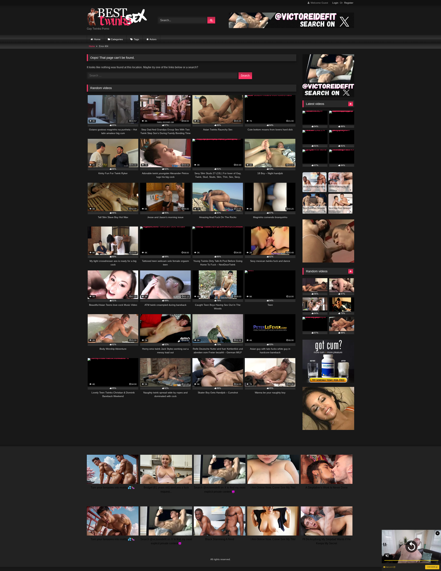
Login (335, 2)
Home (97, 39)
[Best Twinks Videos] (117, 17)
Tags (136, 39)
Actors (153, 39)
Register (348, 2)
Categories (117, 39)
